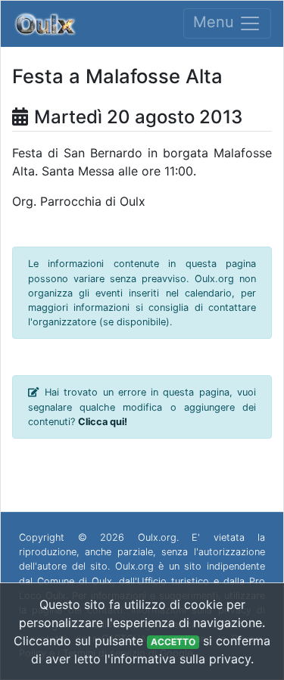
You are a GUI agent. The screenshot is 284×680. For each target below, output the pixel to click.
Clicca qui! (102, 421)
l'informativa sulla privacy (178, 658)
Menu (216, 23)
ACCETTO (173, 641)
